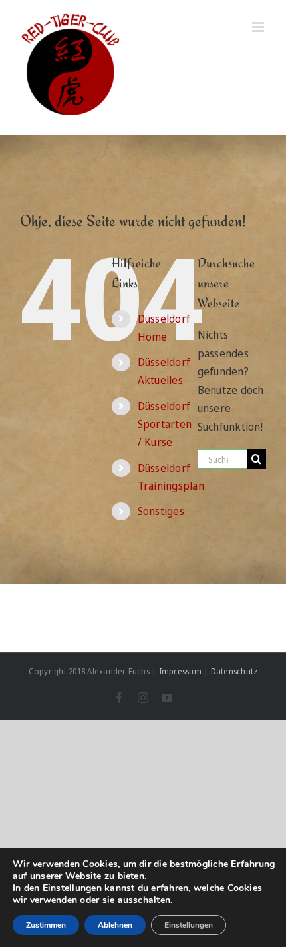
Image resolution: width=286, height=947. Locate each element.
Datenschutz (234, 671)
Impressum (180, 671)
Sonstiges (161, 511)
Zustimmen (46, 925)
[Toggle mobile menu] (259, 27)
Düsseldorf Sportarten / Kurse (165, 424)
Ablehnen (115, 925)
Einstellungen (72, 888)
